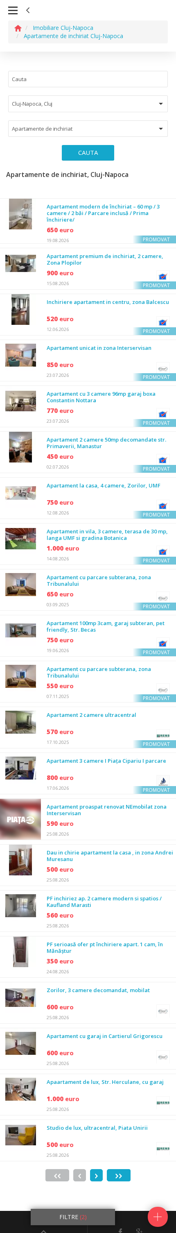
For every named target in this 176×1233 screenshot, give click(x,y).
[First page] (57, 1175)
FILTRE (73, 1217)
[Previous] (79, 1175)
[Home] (18, 28)
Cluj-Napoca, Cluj (32, 103)
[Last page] (119, 1175)
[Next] (96, 1175)
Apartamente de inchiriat (42, 128)
